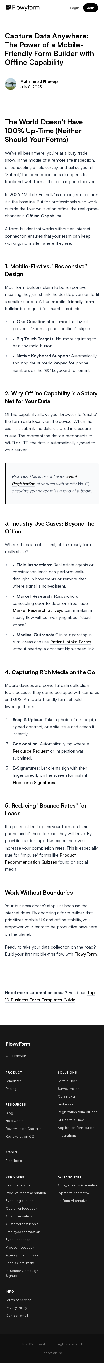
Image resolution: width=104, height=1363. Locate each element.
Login (74, 8)
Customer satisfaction (23, 1216)
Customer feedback (21, 1208)
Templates (14, 1081)
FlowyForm (85, 954)
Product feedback (20, 1247)
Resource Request (31, 751)
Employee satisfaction (23, 1232)
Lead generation (19, 1185)
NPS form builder (71, 1120)
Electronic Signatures (34, 782)
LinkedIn (19, 1056)
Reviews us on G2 (20, 1136)
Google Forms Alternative (77, 1185)
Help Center (15, 1121)
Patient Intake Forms (70, 641)
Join (90, 8)
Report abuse (52, 1353)
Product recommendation (26, 1193)
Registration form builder (77, 1112)
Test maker (66, 1104)
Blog (9, 1113)
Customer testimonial (22, 1224)
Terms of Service (18, 1300)
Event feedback (18, 1239)
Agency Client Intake (22, 1255)
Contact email (17, 1315)
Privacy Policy (16, 1308)
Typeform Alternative (74, 1193)
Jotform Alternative (73, 1200)
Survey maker (68, 1088)
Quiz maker (66, 1096)
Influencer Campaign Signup (22, 1273)
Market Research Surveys (38, 610)
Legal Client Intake (20, 1263)
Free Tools (14, 1160)
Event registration (20, 1200)
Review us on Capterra (24, 1128)
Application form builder (77, 1127)
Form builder (67, 1081)
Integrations (67, 1135)
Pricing (11, 1088)
